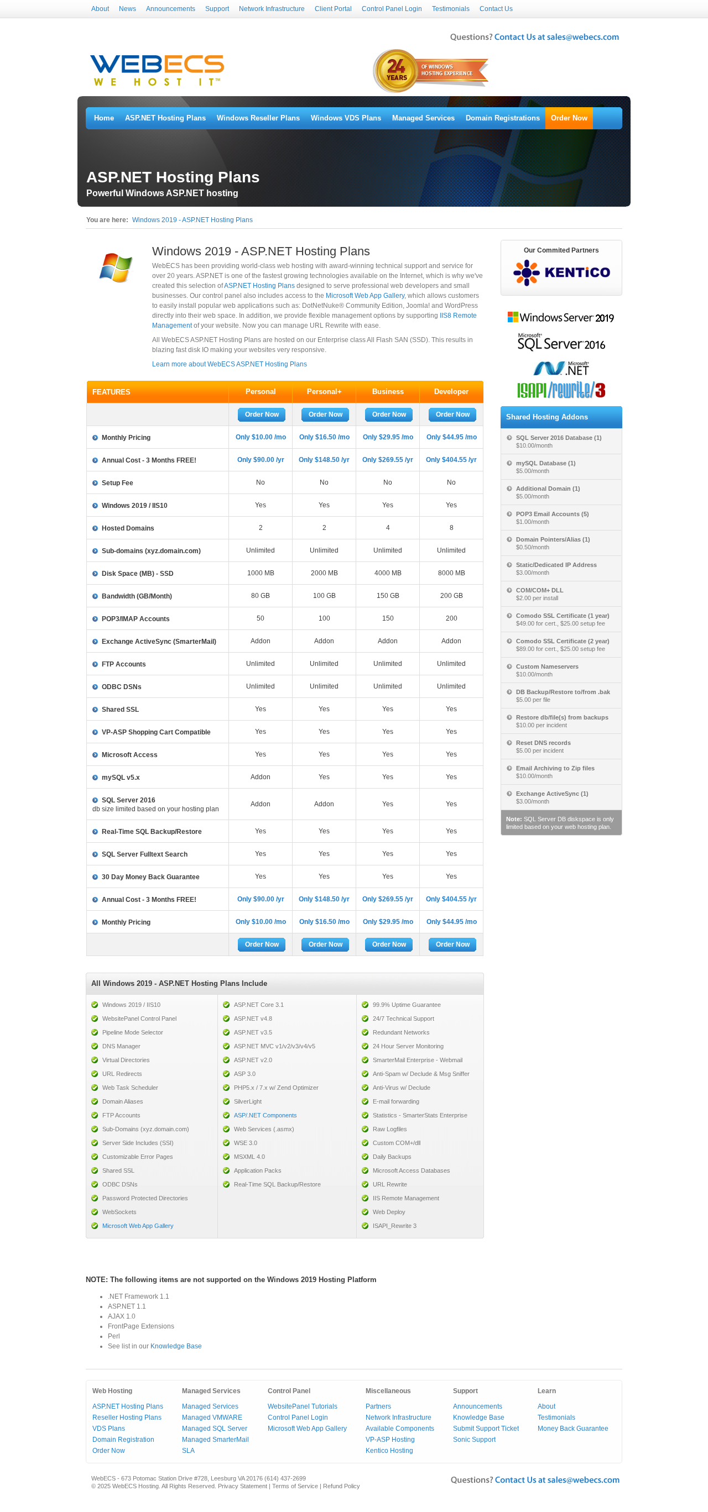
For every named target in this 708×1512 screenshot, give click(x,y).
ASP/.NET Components (265, 1115)
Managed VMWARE (212, 1417)
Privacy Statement (242, 1486)
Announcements (170, 9)
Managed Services (423, 118)
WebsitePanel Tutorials (302, 1406)
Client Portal (333, 9)
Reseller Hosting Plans (127, 1417)
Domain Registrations (503, 118)
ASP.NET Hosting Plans (165, 118)
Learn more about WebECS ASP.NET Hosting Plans (229, 364)
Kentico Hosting (389, 1451)
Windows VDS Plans (346, 118)
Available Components (400, 1428)
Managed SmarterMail (215, 1439)
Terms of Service (295, 1486)
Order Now (569, 118)
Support (217, 9)
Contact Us (496, 9)
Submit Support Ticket (486, 1428)
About (100, 9)
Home (104, 118)
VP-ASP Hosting (390, 1439)
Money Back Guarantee (573, 1428)
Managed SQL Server (214, 1428)
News (127, 9)
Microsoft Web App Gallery (365, 296)
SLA (188, 1451)
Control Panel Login (392, 9)
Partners (378, 1406)
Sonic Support (474, 1439)
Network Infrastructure (272, 9)
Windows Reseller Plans (258, 118)
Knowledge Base (176, 1346)
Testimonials (451, 9)
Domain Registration (123, 1439)
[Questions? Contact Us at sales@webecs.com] (534, 42)
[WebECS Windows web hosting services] (157, 86)
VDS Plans (108, 1428)
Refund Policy (341, 1486)
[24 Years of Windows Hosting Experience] (431, 92)
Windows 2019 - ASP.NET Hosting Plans (192, 220)
